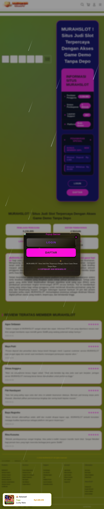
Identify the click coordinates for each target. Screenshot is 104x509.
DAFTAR (51, 252)
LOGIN (51, 242)
